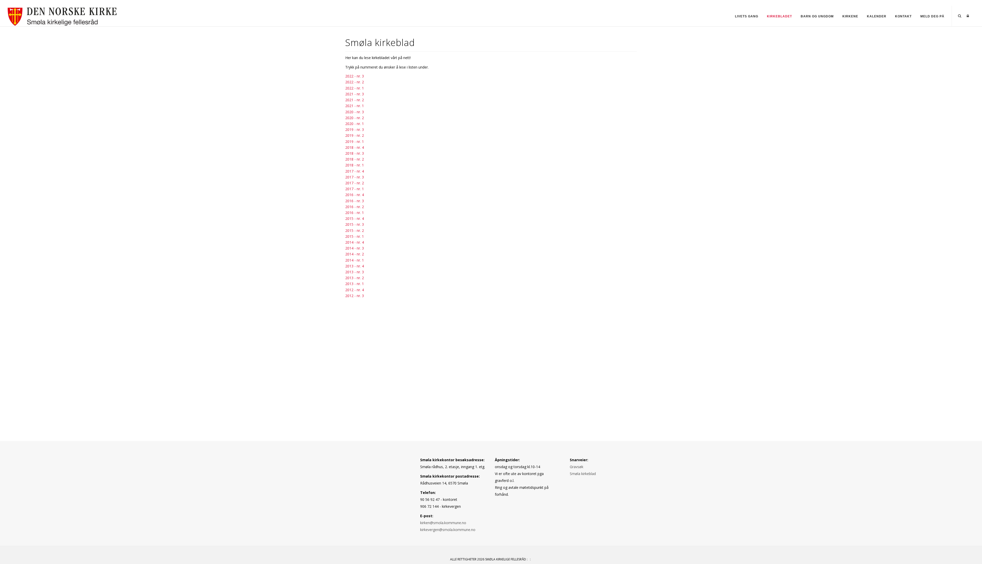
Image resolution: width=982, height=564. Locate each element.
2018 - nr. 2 (354, 159)
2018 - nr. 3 (354, 153)
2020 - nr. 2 (354, 117)
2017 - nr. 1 (354, 188)
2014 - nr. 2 (354, 254)
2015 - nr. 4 (354, 218)
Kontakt (903, 16)
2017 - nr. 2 (354, 183)
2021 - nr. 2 (354, 99)
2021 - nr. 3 (354, 94)
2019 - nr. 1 (354, 141)
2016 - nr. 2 (354, 206)
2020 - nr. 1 (354, 123)
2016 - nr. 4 (354, 194)
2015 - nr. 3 (354, 224)
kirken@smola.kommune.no (443, 522)
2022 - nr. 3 (354, 76)
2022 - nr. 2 (354, 82)
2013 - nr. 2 (354, 277)
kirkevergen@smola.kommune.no (447, 529)
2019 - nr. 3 (354, 129)
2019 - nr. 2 (354, 135)
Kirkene (850, 16)
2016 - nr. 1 (354, 212)
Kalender (876, 16)
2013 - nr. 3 (354, 271)
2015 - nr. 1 (354, 236)
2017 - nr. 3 (354, 177)
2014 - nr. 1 (354, 260)
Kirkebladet (779, 16)
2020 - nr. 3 (354, 111)
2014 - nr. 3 (354, 248)
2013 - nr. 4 (354, 266)
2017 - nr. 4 (354, 171)
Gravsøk (576, 466)
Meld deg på (932, 16)
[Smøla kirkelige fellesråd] (62, 15)
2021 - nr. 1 (354, 105)
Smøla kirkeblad (583, 473)
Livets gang (746, 16)
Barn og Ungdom (817, 16)
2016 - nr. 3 (354, 200)
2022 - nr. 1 (354, 88)
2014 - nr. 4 (354, 242)
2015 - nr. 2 (354, 230)
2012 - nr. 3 (354, 295)
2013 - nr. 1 (354, 283)
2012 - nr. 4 (354, 289)
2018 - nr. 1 (354, 165)
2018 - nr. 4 (354, 147)
